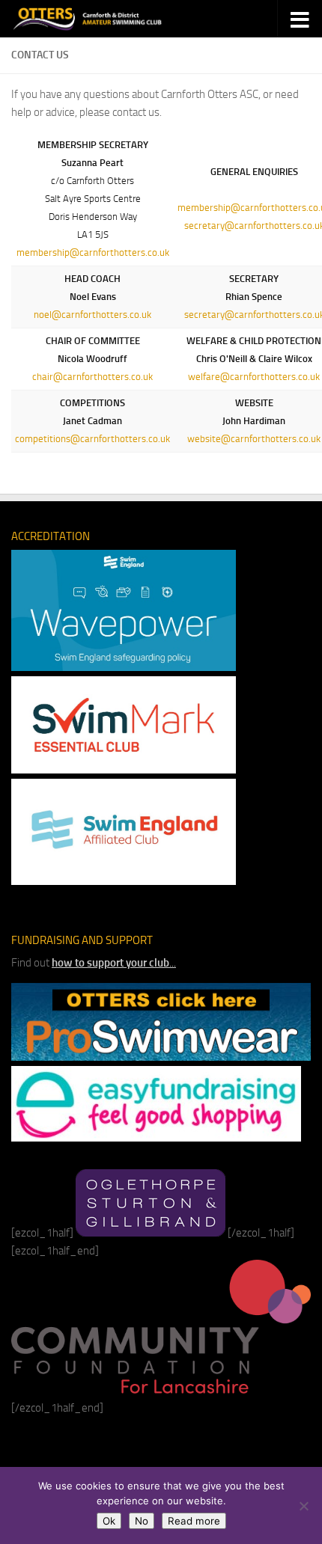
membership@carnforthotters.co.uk (92, 252)
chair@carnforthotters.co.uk (92, 376)
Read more (194, 1521)
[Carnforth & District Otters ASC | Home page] (113, 18)
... (114, 962)
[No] (303, 1505)
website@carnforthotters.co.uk (254, 438)
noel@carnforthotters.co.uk (92, 314)
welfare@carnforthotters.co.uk (254, 376)
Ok (109, 1521)
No (141, 1521)
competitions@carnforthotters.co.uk (92, 438)
